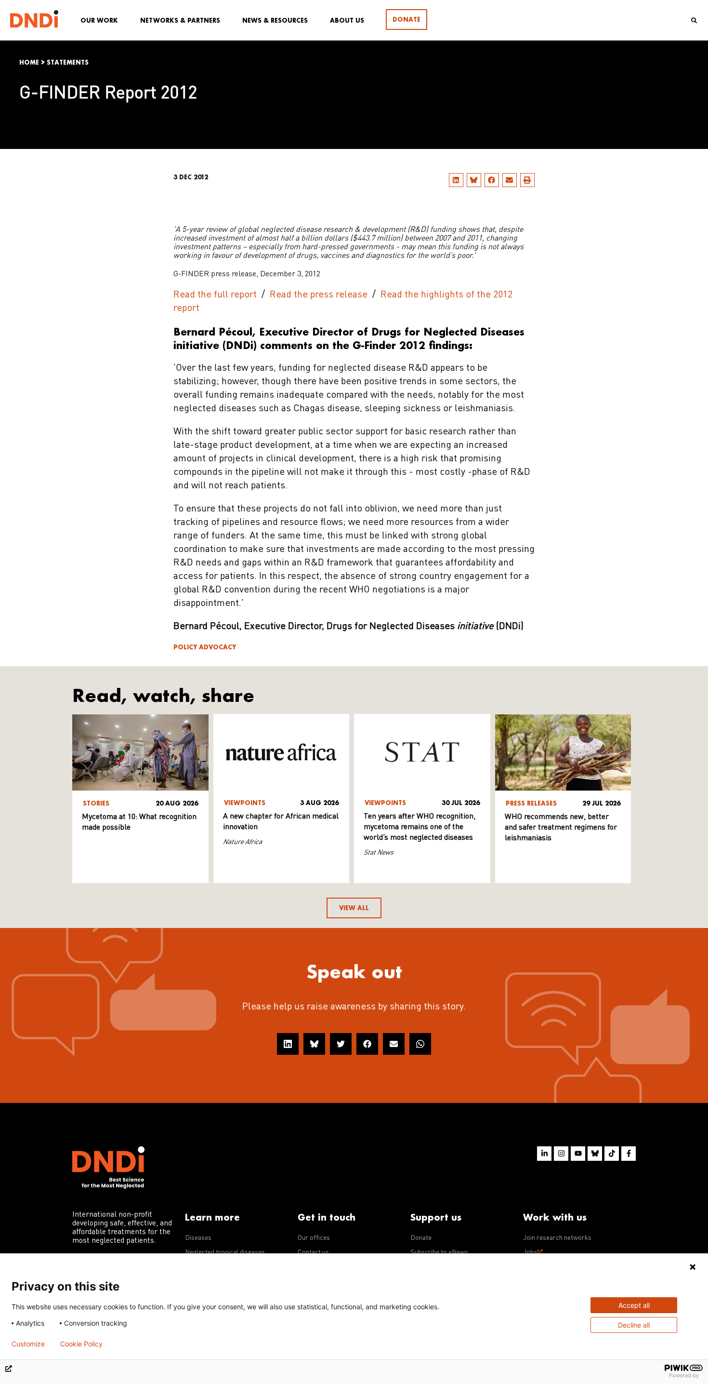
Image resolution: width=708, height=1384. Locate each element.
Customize (28, 1344)
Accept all (634, 1305)
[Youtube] (578, 1153)
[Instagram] (561, 1153)
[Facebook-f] (628, 1153)
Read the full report (215, 295)
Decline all (634, 1325)
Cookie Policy (81, 1344)
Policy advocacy (204, 647)
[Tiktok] (611, 1153)
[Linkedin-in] (544, 1153)
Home (29, 62)
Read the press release (318, 295)
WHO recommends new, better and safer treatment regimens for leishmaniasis (561, 827)
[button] (456, 180)
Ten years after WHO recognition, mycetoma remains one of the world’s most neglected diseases (419, 827)
